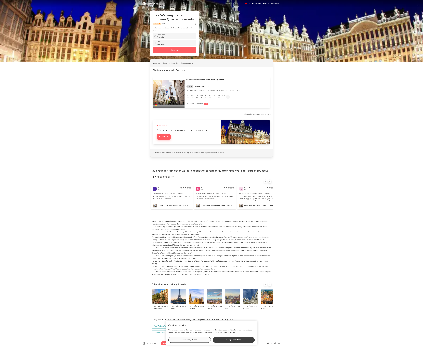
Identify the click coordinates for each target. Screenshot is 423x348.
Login (267, 3)
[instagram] (271, 343)
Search (174, 50)
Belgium (165, 63)
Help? (164, 343)
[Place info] (195, 24)
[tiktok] (275, 343)
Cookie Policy (229, 332)
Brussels (175, 63)
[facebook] (268, 343)
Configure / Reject (190, 340)
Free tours (156, 63)
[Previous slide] (265, 181)
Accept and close (233, 340)
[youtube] (278, 343)
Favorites (258, 3)
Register (276, 3)
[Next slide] (269, 181)
